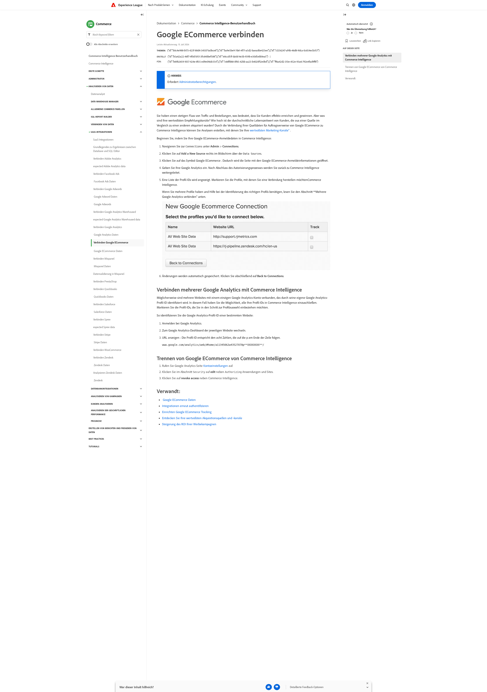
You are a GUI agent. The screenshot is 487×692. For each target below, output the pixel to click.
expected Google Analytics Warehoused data (116, 219)
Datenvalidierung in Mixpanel (108, 274)
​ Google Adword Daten (105, 196)
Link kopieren (374, 40)
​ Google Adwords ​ (102, 204)
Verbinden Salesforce (104, 304)
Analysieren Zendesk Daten (107, 372)
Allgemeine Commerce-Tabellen (108, 109)
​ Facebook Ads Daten (104, 181)
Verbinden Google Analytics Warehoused (114, 212)
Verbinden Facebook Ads (106, 174)
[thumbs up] (269, 687)
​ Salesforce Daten (102, 312)
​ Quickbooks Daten (103, 296)
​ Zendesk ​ (98, 380)
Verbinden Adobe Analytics (107, 158)
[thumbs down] (277, 687)
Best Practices (96, 439)
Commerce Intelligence (101, 63)
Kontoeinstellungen (215, 366)
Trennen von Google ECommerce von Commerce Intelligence (371, 69)
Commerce (188, 23)
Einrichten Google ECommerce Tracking (187, 412)
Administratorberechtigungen (197, 82)
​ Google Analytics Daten (105, 234)
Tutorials (94, 446)
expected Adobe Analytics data (109, 166)
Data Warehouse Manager (105, 101)
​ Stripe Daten (100, 342)
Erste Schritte (96, 71)
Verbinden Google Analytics (107, 227)
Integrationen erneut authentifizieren (185, 406)
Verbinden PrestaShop (105, 281)
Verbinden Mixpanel (103, 258)
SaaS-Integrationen (101, 132)
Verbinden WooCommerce (107, 350)
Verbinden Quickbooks (105, 289)
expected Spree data (104, 327)
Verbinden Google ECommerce (111, 242)
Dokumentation (166, 23)
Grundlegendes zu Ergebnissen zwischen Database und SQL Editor (114, 149)
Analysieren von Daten (100, 86)
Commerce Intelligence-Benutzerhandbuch (227, 23)
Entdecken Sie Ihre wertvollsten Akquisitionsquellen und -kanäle (202, 418)
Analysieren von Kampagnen (106, 396)
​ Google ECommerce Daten (179, 400)
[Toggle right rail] (345, 15)
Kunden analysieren (102, 404)
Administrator (96, 78)
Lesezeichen (355, 40)
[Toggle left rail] (142, 15)
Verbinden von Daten (102, 124)
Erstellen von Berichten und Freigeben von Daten (113, 430)
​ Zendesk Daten (101, 365)
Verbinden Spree (102, 319)
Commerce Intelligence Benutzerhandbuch (113, 56)
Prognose (96, 421)
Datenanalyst (98, 94)
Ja (352, 32)
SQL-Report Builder (101, 116)
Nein (361, 32)
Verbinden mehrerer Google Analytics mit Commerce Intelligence (368, 57)
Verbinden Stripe (102, 334)
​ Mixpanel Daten (102, 266)
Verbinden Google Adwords (107, 189)
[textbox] (113, 34)
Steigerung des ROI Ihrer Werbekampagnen (189, 424)
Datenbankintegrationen (104, 388)
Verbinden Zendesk (103, 357)
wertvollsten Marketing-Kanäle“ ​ (270, 130)
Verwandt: (350, 78)
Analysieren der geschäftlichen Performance (108, 412)
